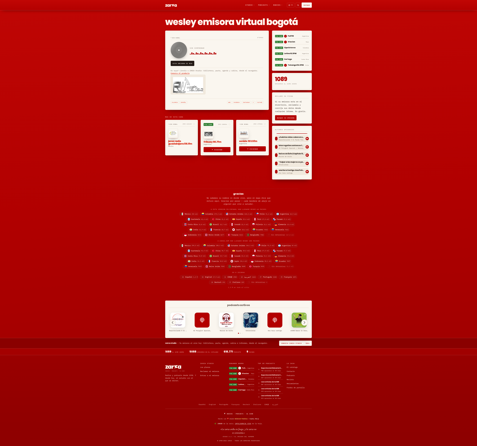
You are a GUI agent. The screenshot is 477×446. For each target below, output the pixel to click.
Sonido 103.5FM (248, 141)
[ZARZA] (173, 5)
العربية (275, 404)
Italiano (257, 404)
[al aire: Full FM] (285, 36)
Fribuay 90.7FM (212, 142)
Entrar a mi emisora (209, 375)
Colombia (175, 102)
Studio (249, 5)
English (212, 404)
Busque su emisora (286, 118)
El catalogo (292, 367)
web (229, 102)
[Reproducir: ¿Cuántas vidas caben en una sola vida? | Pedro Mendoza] (307, 138)
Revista (290, 380)
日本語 (266, 404)
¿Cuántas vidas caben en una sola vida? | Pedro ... (291, 137)
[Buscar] (298, 5)
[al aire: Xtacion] (285, 42)
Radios (277, 5)
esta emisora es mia (182, 63)
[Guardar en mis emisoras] (194, 124)
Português (223, 404)
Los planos (205, 367)
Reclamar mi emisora (209, 371)
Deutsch (246, 404)
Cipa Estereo (290, 47)
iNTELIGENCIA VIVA (243, 423)
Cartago (288, 59)
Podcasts (263, 5)
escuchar (218, 149)
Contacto (291, 371)
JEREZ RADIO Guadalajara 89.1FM (180, 142)
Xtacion (291, 42)
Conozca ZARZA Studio (295, 343)
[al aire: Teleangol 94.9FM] (285, 65)
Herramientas (293, 383)
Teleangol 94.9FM (296, 65)
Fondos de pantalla (296, 388)
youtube (259, 102)
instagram (246, 102)
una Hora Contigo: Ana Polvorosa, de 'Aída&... (291, 170)
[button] (238, 333)
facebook (237, 102)
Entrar (307, 5)
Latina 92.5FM (290, 53)
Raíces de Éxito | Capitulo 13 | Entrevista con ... (291, 154)
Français (236, 404)
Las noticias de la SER (270, 382)
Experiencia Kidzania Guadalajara (272, 368)
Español (183, 102)
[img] (238, 418)
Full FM (291, 36)
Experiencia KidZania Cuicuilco (272, 375)
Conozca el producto (180, 73)
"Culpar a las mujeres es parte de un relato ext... (291, 162)
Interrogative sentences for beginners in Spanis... (291, 145)
